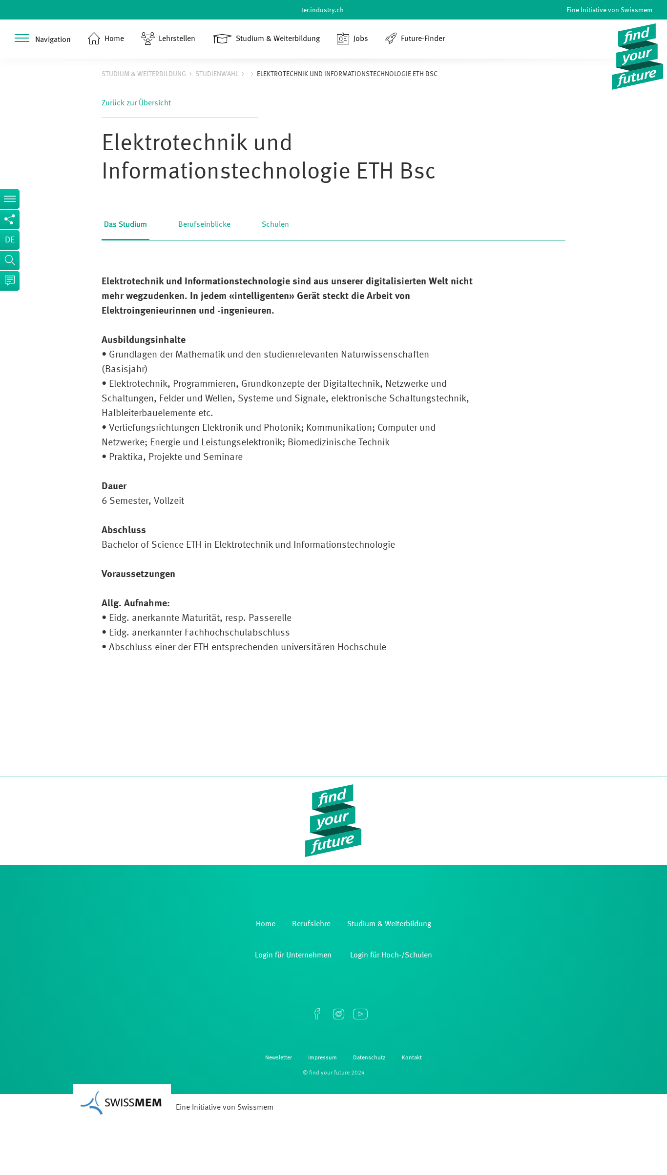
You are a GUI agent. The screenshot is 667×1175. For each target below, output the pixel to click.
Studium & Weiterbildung (144, 74)
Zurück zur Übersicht (136, 103)
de (10, 240)
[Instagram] (338, 1014)
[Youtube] (360, 1014)
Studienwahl (216, 74)
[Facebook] (317, 1014)
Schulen (275, 225)
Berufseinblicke (204, 225)
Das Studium (125, 225)
